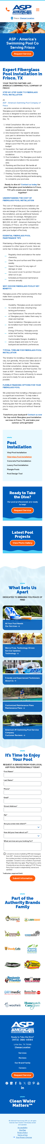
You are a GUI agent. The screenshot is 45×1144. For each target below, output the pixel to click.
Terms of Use (22, 1135)
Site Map (22, 1130)
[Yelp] (20, 1083)
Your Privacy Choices (24, 1137)
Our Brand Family (22, 1063)
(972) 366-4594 (22, 1039)
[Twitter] (24, 1083)
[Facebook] (15, 1083)
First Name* (9, 772)
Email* (6, 798)
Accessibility (22, 1128)
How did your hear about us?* (16, 832)
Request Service (22, 53)
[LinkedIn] (22, 1087)
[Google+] (11, 1083)
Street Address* (10, 806)
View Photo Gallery (22, 543)
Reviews (22, 1058)
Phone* (7, 789)
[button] (37, 9)
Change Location (27, 18)
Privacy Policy (22, 1133)
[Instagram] (29, 1083)
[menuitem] (22, 453)
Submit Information (22, 878)
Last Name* (8, 780)
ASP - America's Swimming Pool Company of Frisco (22, 104)
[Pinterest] (33, 1083)
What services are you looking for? (18, 841)
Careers (22, 1068)
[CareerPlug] (6, 1083)
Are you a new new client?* (15, 824)
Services (22, 1053)
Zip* (5, 815)
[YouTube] (38, 1083)
